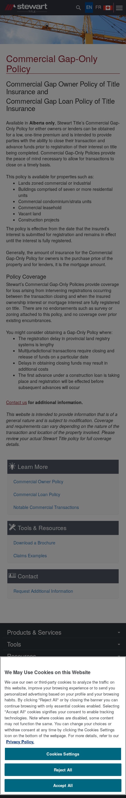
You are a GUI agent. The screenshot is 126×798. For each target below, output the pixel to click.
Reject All (63, 770)
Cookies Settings (62, 754)
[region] (63, 725)
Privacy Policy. (20, 741)
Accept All (63, 785)
